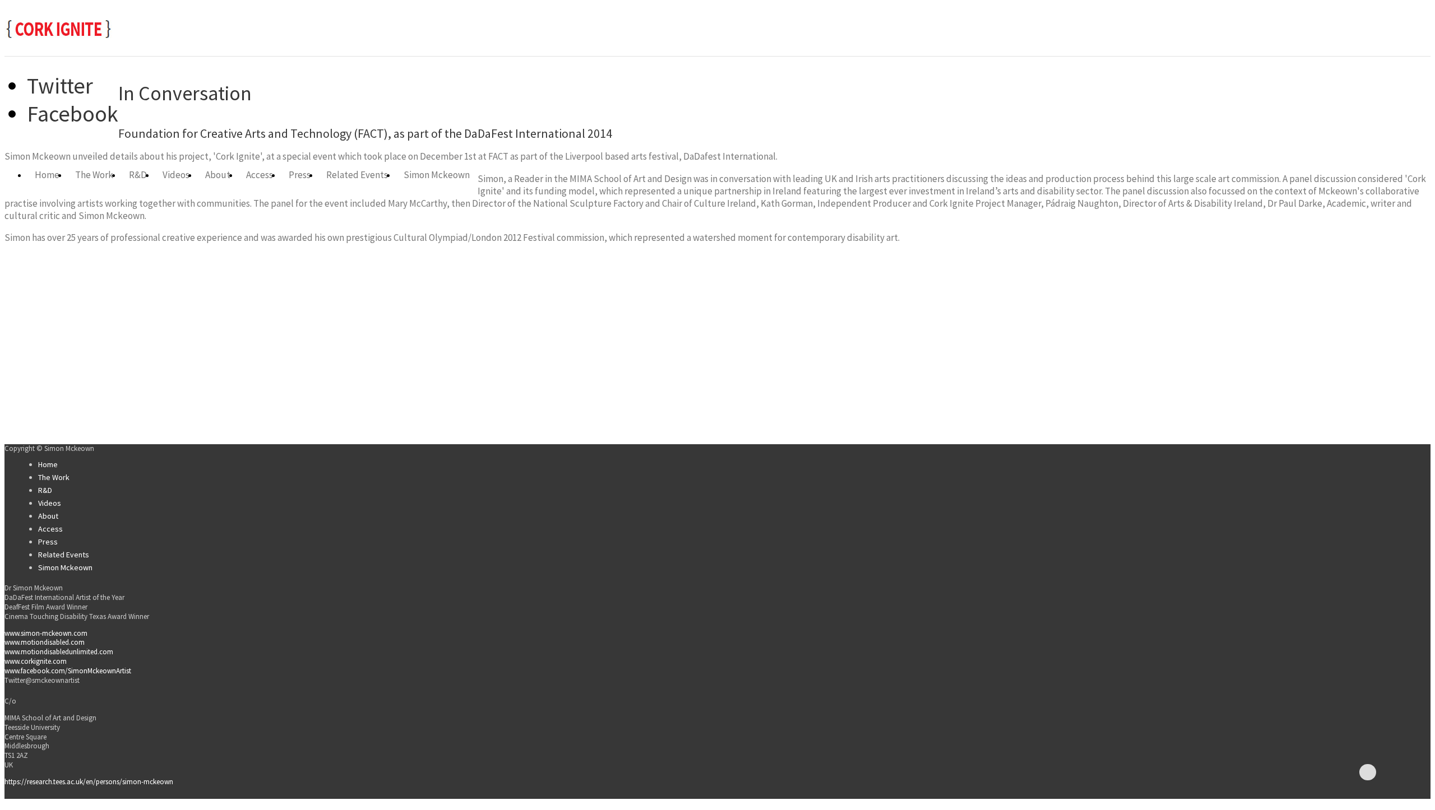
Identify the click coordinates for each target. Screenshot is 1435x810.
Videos (176, 175)
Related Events (357, 175)
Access (259, 175)
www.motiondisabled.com (44, 642)
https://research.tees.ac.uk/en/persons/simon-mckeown (88, 781)
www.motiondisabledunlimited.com (58, 652)
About (217, 175)
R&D (138, 175)
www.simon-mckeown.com (45, 633)
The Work (94, 175)
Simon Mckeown (437, 175)
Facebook (72, 114)
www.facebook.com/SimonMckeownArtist (67, 671)
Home (47, 175)
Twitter (60, 86)
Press (300, 175)
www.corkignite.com (35, 661)
